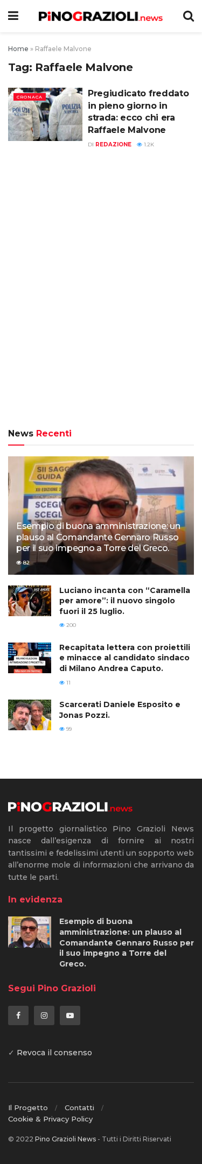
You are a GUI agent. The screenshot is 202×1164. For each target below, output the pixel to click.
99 (68, 728)
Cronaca (30, 97)
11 (68, 682)
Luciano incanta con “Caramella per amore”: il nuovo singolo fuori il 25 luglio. (124, 600)
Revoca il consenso (54, 1052)
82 (26, 562)
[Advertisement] (101, 295)
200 (70, 625)
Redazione (113, 144)
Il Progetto (28, 1107)
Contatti (79, 1107)
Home (18, 49)
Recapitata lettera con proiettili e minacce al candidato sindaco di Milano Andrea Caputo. (124, 658)
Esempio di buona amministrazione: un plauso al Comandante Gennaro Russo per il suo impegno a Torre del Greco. (98, 537)
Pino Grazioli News (65, 1139)
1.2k (148, 144)
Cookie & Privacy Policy (50, 1118)
